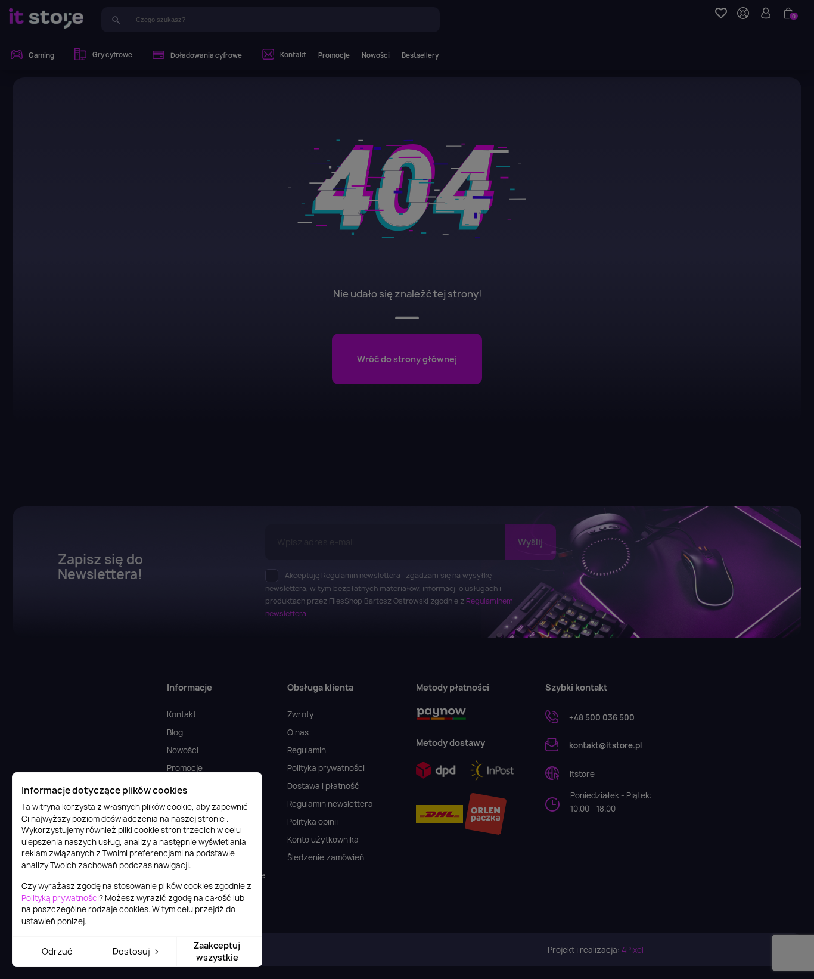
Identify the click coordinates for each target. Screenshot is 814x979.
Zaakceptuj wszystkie (217, 951)
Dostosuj (132, 951)
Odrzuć (57, 951)
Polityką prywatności (60, 898)
